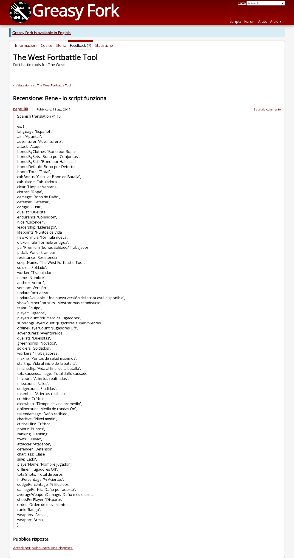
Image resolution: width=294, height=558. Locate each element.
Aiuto (262, 21)
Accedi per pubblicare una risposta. (43, 547)
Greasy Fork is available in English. (41, 32)
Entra (242, 3)
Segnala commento (267, 109)
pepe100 (20, 108)
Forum (249, 21)
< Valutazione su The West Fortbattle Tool (42, 85)
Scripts (235, 21)
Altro (274, 21)
